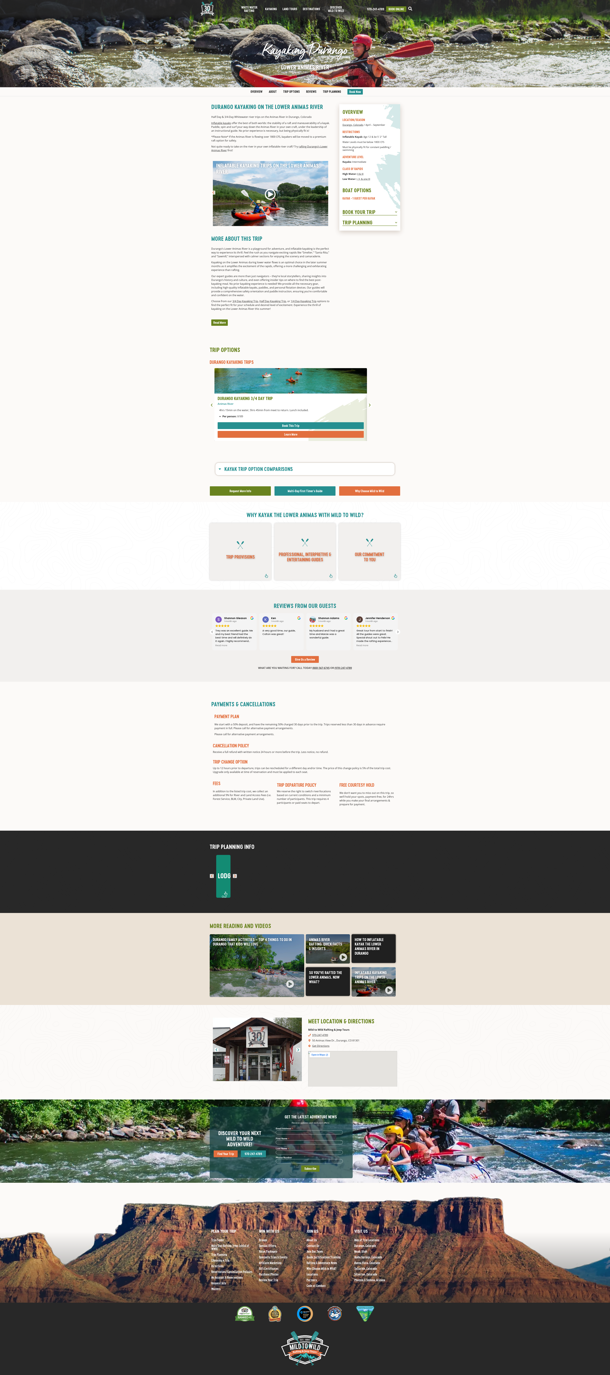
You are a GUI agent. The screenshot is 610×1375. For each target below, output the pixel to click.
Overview (256, 91)
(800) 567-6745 (321, 668)
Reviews (311, 91)
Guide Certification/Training (324, 1257)
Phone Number (284, 1157)
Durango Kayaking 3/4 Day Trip (245, 398)
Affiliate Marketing (270, 1262)
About (273, 91)
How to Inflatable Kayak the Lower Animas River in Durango (369, 946)
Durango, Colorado (352, 124)
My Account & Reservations (227, 1277)
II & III (360, 173)
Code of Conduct (316, 1285)
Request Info (218, 1283)
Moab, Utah (360, 1251)
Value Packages (268, 1251)
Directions (217, 1266)
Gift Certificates (268, 1268)
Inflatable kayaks (221, 123)
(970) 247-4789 (343, 668)
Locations (312, 1274)
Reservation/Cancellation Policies (231, 1271)
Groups (263, 1240)
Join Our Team (315, 1251)
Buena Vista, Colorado (367, 1262)
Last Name (282, 1148)
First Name (282, 1138)
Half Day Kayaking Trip (272, 301)
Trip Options (291, 91)
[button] (213, 192)
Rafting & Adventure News (322, 1262)
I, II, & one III (363, 178)
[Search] (410, 9)
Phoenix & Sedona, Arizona (369, 1280)
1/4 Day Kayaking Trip (303, 301)
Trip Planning (332, 91)
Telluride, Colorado (365, 1268)
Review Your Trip (268, 1280)
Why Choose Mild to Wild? (321, 1268)
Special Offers (267, 1245)
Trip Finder (217, 1240)
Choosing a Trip (220, 1260)
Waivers (215, 1288)
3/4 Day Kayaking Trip (245, 301)
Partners (312, 1280)
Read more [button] (238, 645)
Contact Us (313, 1245)
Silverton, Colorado (365, 1274)
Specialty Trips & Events (273, 1257)
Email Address (284, 1128)
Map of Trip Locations (366, 1240)
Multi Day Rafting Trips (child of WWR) (230, 1247)
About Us (312, 1240)
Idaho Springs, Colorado (368, 1257)
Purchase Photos (268, 1274)
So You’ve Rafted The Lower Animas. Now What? (325, 977)
